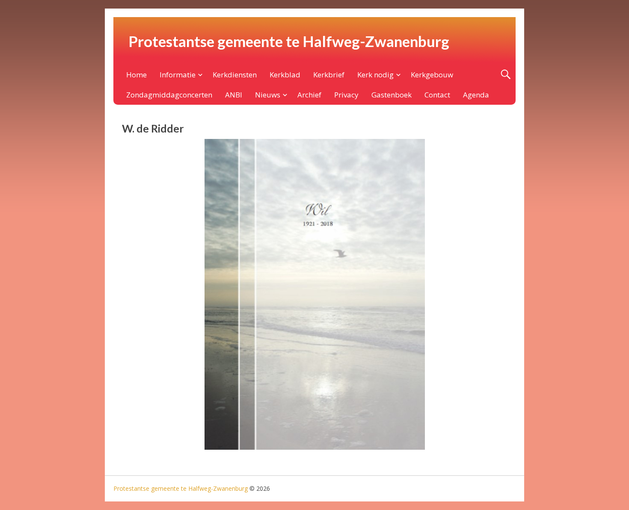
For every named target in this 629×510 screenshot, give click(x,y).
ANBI (233, 95)
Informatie (178, 75)
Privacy (346, 95)
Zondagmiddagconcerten (169, 95)
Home (136, 75)
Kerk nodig (375, 75)
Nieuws (267, 95)
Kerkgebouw (432, 75)
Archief (309, 95)
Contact (437, 95)
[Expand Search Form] (505, 75)
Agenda (476, 95)
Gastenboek (391, 95)
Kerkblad (285, 75)
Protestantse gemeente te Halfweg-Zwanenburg (288, 41)
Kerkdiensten (235, 75)
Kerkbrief (328, 75)
